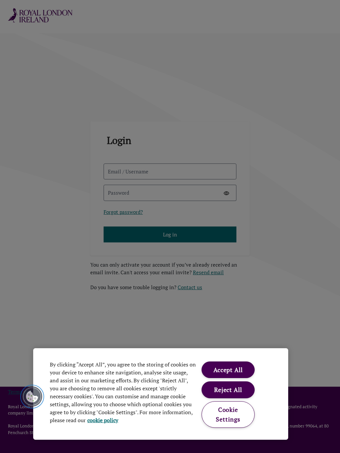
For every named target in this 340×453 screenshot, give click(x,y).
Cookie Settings (228, 414)
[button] (32, 396)
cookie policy (102, 420)
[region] (160, 394)
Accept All (228, 370)
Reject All (228, 390)
